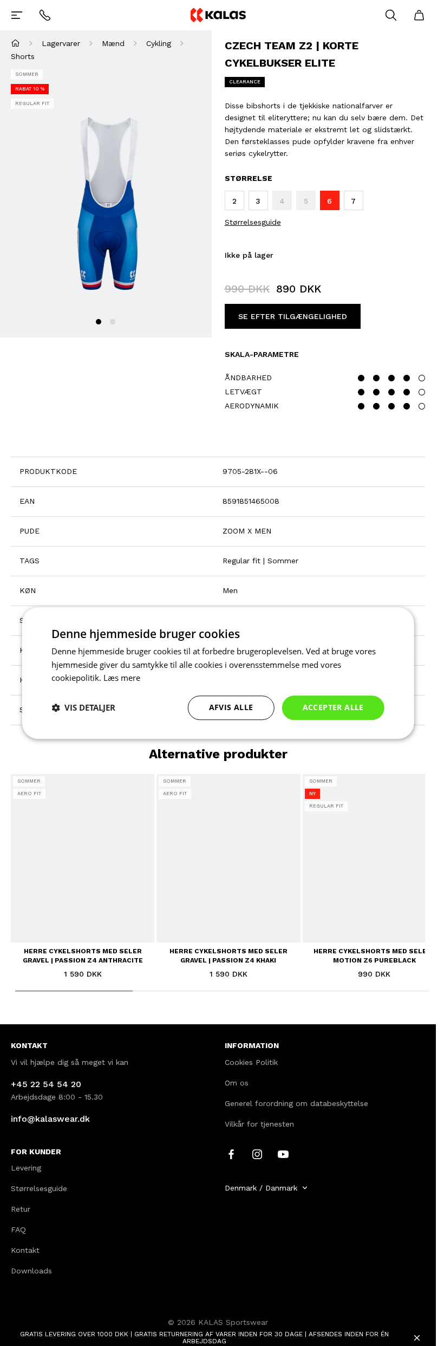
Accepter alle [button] (333, 707)
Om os (237, 1082)
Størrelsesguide (253, 222)
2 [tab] (112, 321)
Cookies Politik (251, 1062)
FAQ (18, 1229)
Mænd (113, 43)
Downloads (31, 1270)
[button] (83, 708)
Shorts (23, 56)
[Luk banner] (417, 1338)
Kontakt (25, 1250)
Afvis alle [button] (231, 707)
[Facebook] (231, 1153)
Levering (26, 1167)
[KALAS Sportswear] (217, 15)
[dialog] (218, 673)
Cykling (158, 43)
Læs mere (121, 678)
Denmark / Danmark (261, 1188)
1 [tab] (98, 321)
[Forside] (15, 43)
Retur (20, 1209)
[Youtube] (283, 1153)
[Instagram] (257, 1153)
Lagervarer (61, 43)
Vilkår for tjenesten (259, 1124)
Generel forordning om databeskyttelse (296, 1103)
